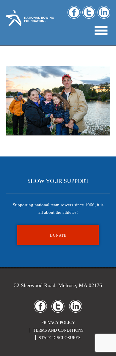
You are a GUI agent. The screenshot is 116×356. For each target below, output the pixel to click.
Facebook (74, 12)
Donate (58, 235)
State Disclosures (60, 338)
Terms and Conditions (58, 330)
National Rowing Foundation (30, 23)
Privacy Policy (58, 322)
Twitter (88, 12)
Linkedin (103, 12)
